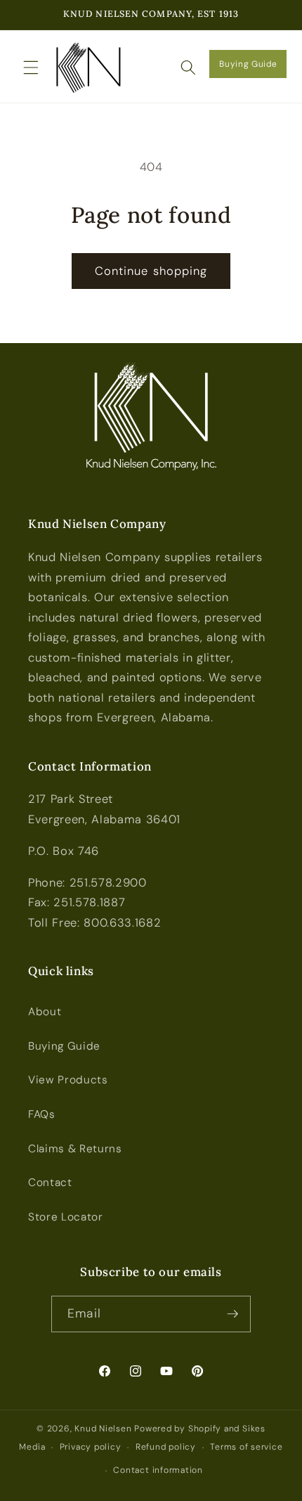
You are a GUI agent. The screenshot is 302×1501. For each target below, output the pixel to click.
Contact (50, 1182)
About (44, 1012)
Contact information (158, 1470)
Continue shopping (151, 271)
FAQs (41, 1114)
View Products (68, 1080)
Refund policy (166, 1446)
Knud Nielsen (102, 1428)
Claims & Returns (75, 1149)
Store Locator (65, 1217)
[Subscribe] (232, 1314)
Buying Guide (248, 64)
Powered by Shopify (177, 1428)
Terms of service (246, 1446)
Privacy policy (91, 1446)
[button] (31, 67)
